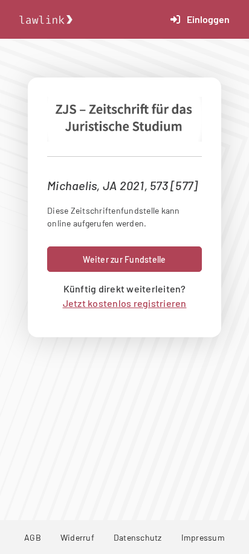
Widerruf (77, 537)
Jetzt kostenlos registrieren (125, 303)
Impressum (203, 537)
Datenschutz (138, 537)
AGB (32, 537)
